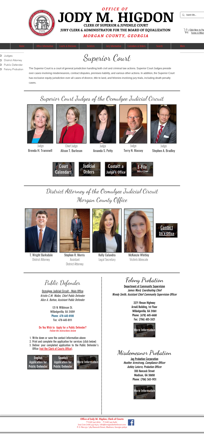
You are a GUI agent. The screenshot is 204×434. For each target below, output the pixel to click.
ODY (80, 16)
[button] (187, 30)
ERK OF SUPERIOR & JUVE (108, 25)
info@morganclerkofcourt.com (113, 424)
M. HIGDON (135, 16)
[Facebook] (131, 422)
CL (86, 25)
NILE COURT (138, 25)
